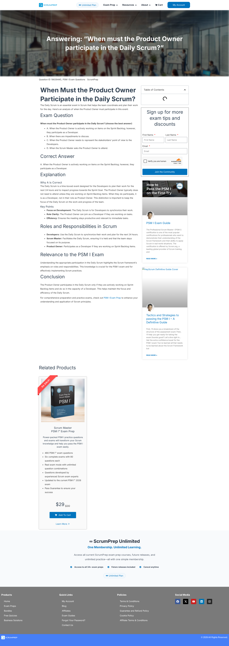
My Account (68, 601)
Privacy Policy (127, 606)
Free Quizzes (10, 615)
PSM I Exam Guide (158, 223)
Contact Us (67, 625)
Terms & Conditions (129, 601)
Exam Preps (10, 606)
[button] (185, 90)
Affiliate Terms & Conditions (133, 620)
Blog (64, 606)
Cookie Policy (127, 615)
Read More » (151, 259)
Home (7, 601)
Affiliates (66, 610)
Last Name (171, 135)
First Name (148, 135)
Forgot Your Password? (73, 620)
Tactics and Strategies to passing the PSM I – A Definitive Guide (162, 319)
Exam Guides (68, 615)
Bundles (8, 610)
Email (145, 146)
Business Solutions (13, 620)
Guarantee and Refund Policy (134, 610)
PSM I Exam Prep (112, 297)
